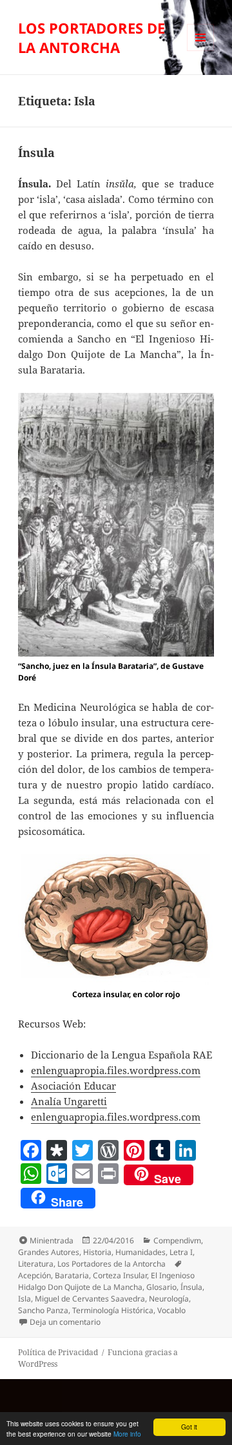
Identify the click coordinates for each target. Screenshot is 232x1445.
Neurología (169, 1298)
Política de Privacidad (58, 1352)
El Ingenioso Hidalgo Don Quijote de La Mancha (106, 1281)
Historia (97, 1252)
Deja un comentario (65, 1321)
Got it (189, 1426)
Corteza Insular (120, 1275)
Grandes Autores (48, 1252)
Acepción (34, 1275)
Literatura (35, 1263)
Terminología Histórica (112, 1310)
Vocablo (171, 1310)
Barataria (72, 1275)
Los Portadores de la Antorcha (111, 1263)
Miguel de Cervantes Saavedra (90, 1298)
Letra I (181, 1252)
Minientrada (51, 1240)
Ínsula (36, 152)
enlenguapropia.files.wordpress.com (115, 1070)
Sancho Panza (43, 1310)
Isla (24, 1298)
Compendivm (177, 1240)
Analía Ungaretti (69, 1101)
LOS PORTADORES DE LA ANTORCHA (91, 37)
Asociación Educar (73, 1085)
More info (127, 1434)
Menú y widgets (201, 50)
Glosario (161, 1287)
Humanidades (140, 1252)
